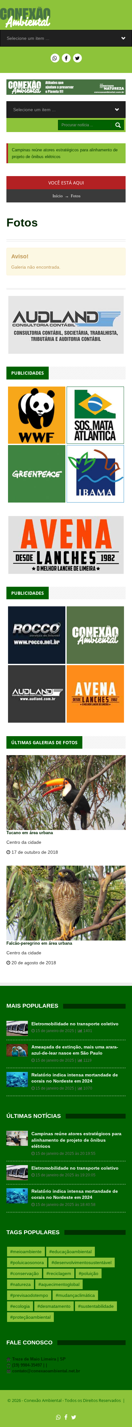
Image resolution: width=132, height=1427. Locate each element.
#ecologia (20, 1299)
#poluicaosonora (27, 1255)
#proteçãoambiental (30, 1310)
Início (58, 189)
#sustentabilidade (96, 1299)
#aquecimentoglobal (58, 1277)
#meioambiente (26, 1244)
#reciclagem (58, 1266)
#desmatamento (53, 1299)
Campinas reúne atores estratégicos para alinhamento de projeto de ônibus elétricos (76, 1133)
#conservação (24, 1266)
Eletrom (20, 149)
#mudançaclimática (75, 1288)
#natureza (20, 1277)
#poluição (88, 1266)
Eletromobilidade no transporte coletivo (75, 1017)
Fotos (75, 189)
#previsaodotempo (29, 1288)
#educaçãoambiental (70, 1244)
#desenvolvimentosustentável (81, 1255)
